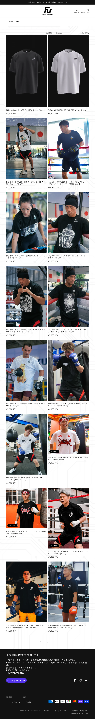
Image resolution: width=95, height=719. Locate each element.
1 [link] (40, 642)
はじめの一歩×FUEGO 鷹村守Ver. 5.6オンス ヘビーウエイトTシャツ (67, 257)
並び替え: (49, 33)
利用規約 (75, 711)
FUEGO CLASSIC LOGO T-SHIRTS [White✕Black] (67, 110)
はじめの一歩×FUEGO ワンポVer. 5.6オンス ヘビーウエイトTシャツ (26, 405)
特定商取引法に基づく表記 (80, 713)
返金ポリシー (48, 711)
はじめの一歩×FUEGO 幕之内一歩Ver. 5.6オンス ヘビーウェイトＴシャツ (26, 183)
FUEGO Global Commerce (33, 711)
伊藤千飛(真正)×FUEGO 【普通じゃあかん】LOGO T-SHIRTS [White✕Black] (25, 479)
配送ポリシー (84, 711)
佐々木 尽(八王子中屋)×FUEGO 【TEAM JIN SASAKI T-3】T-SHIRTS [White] (68, 458)
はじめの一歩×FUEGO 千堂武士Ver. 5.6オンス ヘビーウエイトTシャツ (26, 257)
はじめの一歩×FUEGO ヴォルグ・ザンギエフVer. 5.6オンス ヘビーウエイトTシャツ (26, 331)
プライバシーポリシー (62, 711)
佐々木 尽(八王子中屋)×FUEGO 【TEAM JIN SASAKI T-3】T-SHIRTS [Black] (26, 532)
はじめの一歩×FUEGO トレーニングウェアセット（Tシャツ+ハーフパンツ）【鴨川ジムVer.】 (67, 183)
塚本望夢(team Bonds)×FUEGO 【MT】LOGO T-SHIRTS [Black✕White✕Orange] (67, 626)
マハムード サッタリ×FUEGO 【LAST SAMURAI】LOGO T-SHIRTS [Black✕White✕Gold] (25, 626)
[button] (5, 11)
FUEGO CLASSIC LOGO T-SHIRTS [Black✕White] (25, 110)
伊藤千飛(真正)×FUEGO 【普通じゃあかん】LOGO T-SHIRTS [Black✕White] (67, 405)
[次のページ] (54, 642)
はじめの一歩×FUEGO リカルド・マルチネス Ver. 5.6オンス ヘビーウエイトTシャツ (67, 331)
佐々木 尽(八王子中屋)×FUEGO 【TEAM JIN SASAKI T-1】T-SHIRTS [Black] (68, 553)
